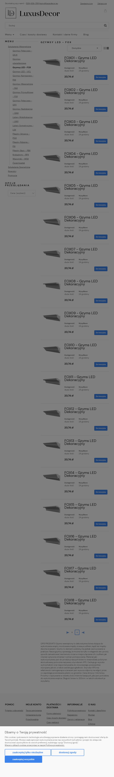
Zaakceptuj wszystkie (23, 759)
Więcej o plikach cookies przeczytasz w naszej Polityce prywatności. (35, 745)
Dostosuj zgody (67, 752)
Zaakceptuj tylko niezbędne (27, 752)
